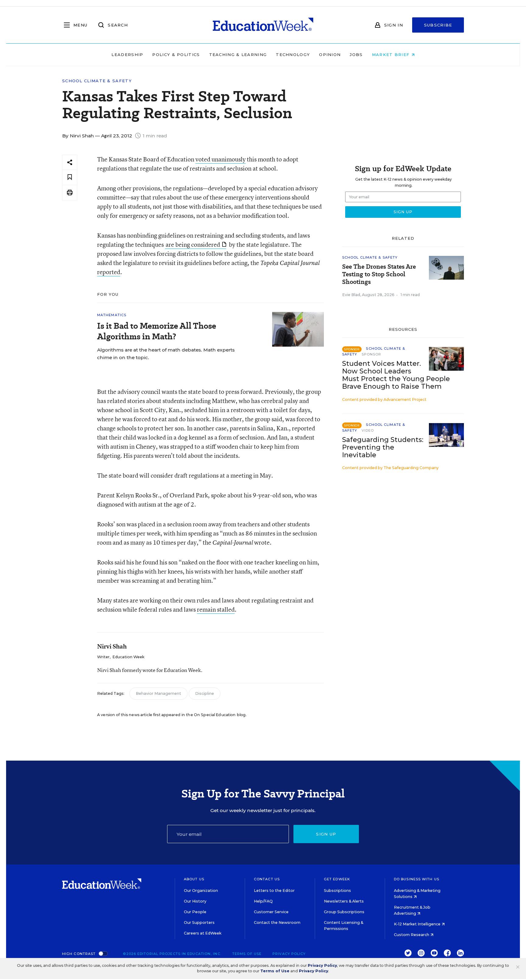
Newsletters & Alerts (344, 901)
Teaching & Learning (238, 54)
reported (108, 272)
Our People (195, 912)
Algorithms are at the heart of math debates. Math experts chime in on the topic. (166, 353)
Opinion (330, 54)
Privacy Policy (289, 954)
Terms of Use (246, 954)
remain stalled (216, 609)
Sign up (326, 834)
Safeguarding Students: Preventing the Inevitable (382, 447)
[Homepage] (263, 25)
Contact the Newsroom (277, 922)
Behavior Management (158, 693)
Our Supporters (199, 922)
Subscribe (438, 25)
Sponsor (371, 354)
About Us (194, 879)
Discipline (204, 693)
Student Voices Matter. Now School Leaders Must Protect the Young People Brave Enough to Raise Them (396, 375)
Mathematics (111, 315)
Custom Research (412, 934)
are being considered (193, 244)
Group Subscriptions (344, 912)
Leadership (127, 54)
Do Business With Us (416, 879)
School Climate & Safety (97, 81)
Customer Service (271, 912)
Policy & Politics (176, 54)
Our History (195, 901)
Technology (293, 54)
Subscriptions (337, 890)
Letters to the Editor (274, 890)
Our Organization (201, 890)
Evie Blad (351, 294)
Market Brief (391, 54)
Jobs (356, 54)
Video (368, 430)
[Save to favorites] (69, 177)
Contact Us (267, 879)
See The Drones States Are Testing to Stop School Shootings (379, 274)
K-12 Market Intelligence (417, 924)
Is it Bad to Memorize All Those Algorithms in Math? (156, 331)
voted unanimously (220, 159)
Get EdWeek (337, 879)
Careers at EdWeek (202, 933)
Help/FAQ (263, 901)
